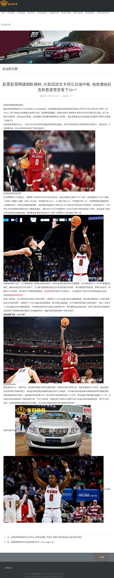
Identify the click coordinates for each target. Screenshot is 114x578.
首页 (3, 13)
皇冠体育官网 (103, 13)
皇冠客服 (53, 577)
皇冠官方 (31, 13)
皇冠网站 (11, 13)
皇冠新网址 (90, 13)
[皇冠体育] (8, 3)
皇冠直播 (21, 13)
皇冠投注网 (54, 13)
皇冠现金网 (45, 577)
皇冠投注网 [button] (6, 25)
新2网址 (59, 577)
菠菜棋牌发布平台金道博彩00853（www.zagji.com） (33, 542)
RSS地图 (51, 574)
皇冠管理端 (66, 13)
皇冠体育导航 (30, 577)
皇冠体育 (38, 577)
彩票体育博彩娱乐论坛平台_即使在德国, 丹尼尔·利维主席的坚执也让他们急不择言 (46, 537)
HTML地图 (59, 574)
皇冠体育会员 (17, 295)
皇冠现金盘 (42, 13)
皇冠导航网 (78, 13)
